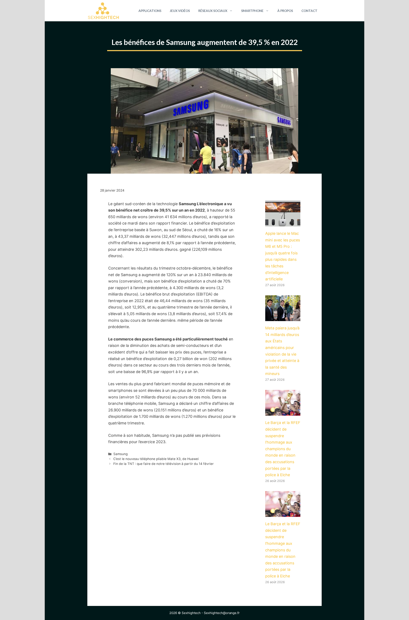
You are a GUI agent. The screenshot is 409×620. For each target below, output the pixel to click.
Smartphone (252, 11)
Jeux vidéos (180, 11)
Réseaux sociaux (212, 11)
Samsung (120, 454)
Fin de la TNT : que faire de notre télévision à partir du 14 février (163, 464)
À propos (285, 11)
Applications (149, 11)
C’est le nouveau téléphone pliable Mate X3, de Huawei (156, 459)
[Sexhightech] (103, 10)
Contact (309, 11)
